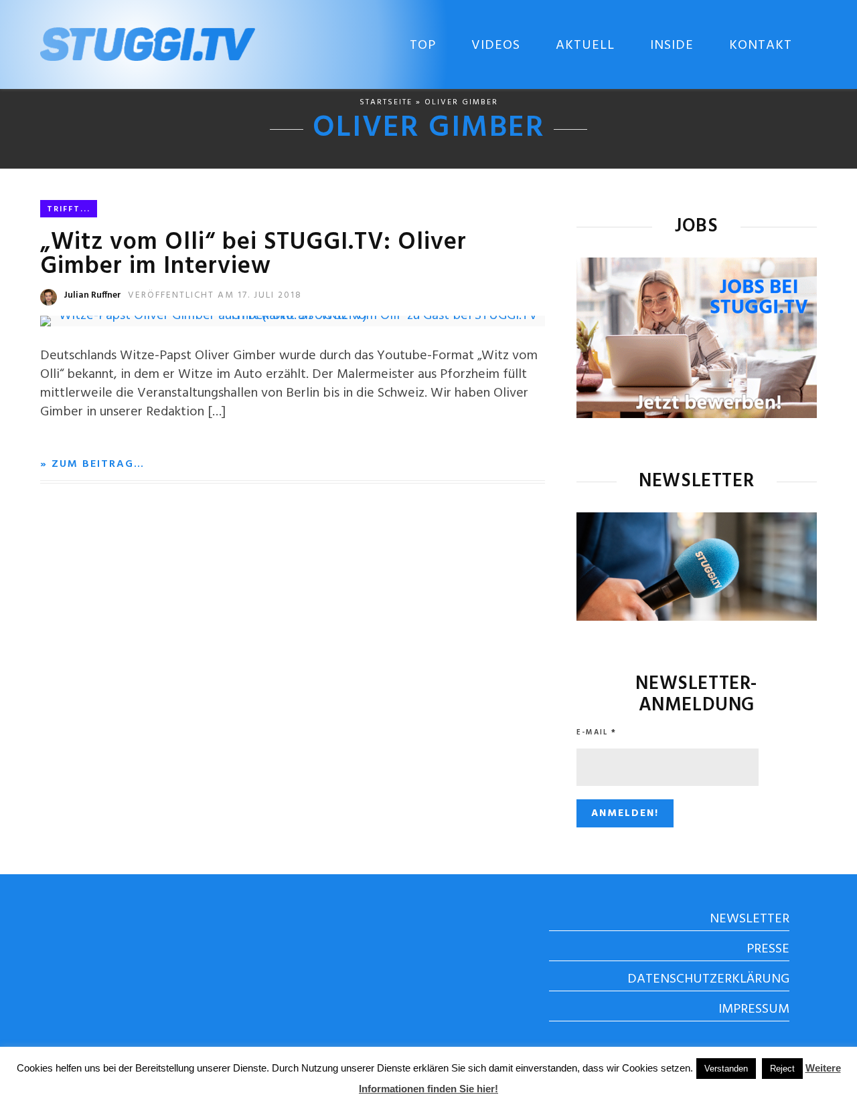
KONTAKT (760, 45)
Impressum (753, 1009)
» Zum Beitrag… (92, 464)
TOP (423, 45)
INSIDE (672, 45)
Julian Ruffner (92, 295)
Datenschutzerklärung (708, 979)
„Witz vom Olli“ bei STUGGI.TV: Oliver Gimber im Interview (253, 254)
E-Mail (596, 732)
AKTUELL (585, 45)
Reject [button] (782, 1069)
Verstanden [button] (726, 1069)
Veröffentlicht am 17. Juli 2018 (215, 295)
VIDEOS (495, 45)
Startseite (386, 102)
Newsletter (749, 919)
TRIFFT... (68, 209)
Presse (768, 949)
